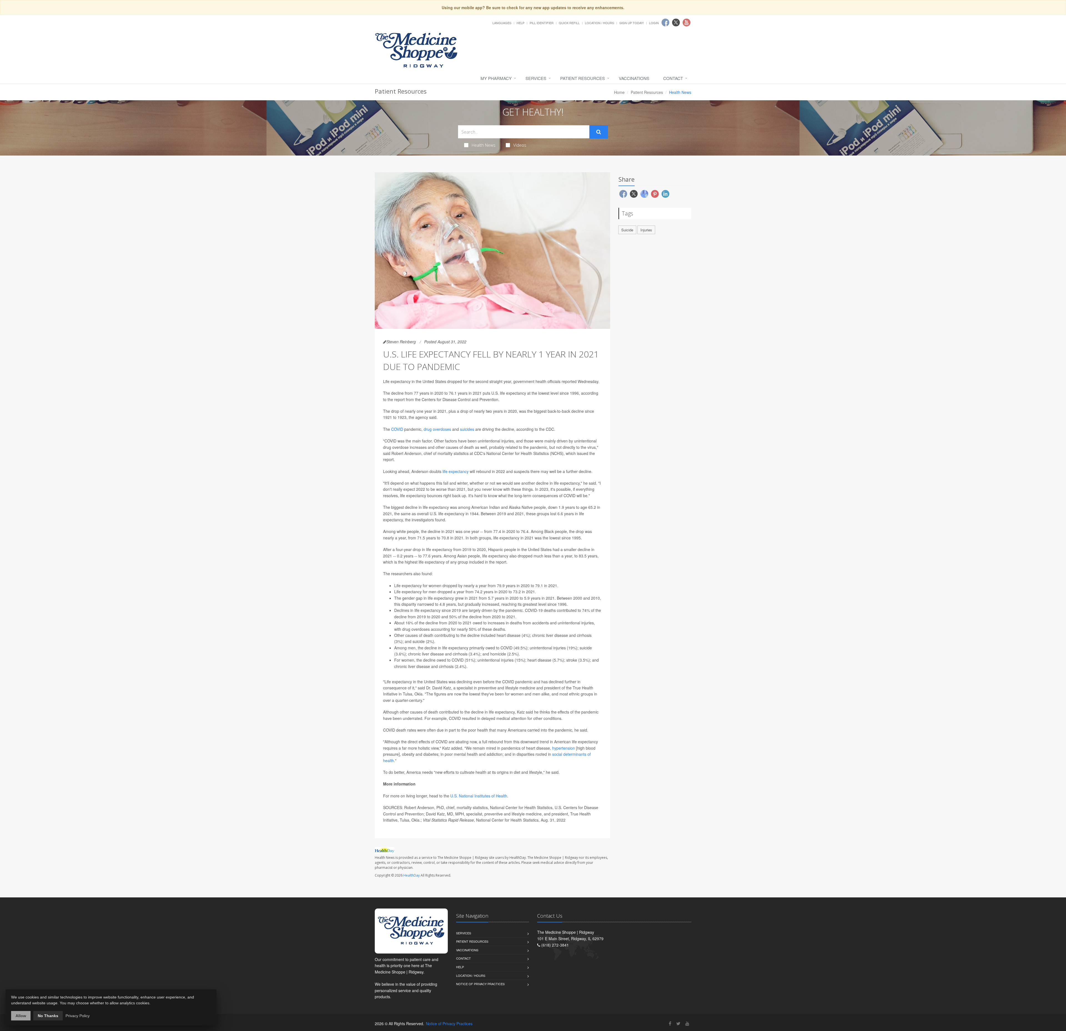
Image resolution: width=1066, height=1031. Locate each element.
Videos (519, 145)
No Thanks (48, 1016)
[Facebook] (670, 1023)
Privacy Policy (78, 1016)
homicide (498, 654)
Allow (21, 1016)
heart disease (509, 635)
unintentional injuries (495, 660)
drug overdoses (437, 429)
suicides (467, 429)
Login (654, 23)
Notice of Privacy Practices (480, 984)
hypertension (563, 748)
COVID (397, 429)
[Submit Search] (598, 132)
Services (536, 78)
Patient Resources (582, 78)
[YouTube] (687, 1023)
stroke (571, 660)
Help (520, 23)
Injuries (646, 229)
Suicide (627, 229)
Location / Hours (599, 23)
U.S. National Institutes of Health (478, 796)
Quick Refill (569, 23)
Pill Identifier (542, 23)
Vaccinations (634, 78)
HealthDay (411, 875)
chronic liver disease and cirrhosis (562, 635)
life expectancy (456, 471)
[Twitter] (678, 1023)
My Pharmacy (496, 78)
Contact (673, 78)
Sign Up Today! (631, 23)
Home (619, 92)
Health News (484, 145)
